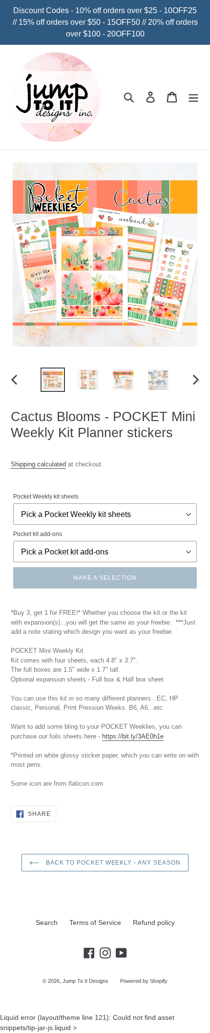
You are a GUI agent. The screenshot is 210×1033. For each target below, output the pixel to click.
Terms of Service (95, 922)
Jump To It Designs (85, 981)
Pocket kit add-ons (37, 534)
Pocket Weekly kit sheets (46, 496)
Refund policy (154, 922)
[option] (52, 379)
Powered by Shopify (144, 981)
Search (47, 922)
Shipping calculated (38, 464)
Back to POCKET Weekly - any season (112, 862)
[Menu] (193, 97)
